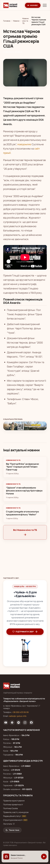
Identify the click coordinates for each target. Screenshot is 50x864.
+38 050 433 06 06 (20, 712)
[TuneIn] (12, 722)
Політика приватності (13, 804)
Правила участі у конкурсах (16, 812)
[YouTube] (5, 722)
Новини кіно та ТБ (25, 20)
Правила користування (14, 800)
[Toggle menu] (45, 5)
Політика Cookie (10, 808)
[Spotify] (18, 722)
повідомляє (24, 144)
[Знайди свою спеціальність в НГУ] (25, 426)
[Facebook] (31, 722)
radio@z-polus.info (17, 716)
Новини (16, 21)
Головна (6, 21)
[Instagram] (24, 722)
